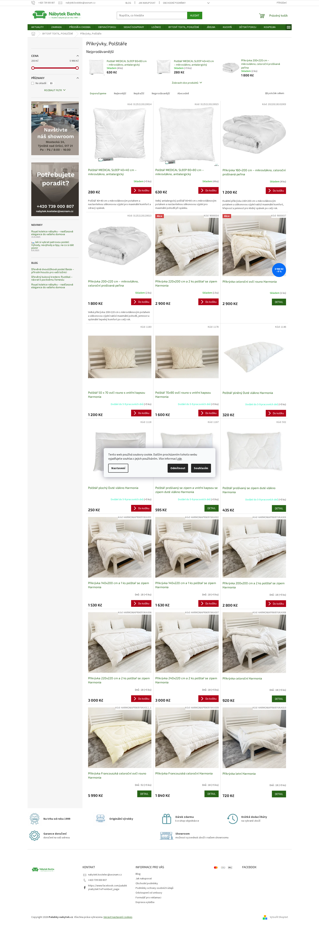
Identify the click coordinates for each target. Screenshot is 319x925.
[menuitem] (37, 27)
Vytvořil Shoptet (279, 917)
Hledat (194, 15)
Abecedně (183, 93)
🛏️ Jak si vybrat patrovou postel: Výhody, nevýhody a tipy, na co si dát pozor (52, 245)
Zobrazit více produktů (185, 82)
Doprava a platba (145, 902)
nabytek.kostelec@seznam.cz (105, 875)
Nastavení (118, 468)
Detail (279, 301)
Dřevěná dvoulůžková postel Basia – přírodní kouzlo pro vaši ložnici (52, 270)
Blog (128, 3)
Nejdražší (139, 93)
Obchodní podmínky (174, 3)
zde (179, 459)
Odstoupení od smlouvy (149, 893)
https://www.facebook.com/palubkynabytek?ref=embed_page (107, 887)
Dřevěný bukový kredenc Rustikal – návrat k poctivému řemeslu (51, 278)
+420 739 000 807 (97, 880)
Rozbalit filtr (53, 90)
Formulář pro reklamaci (148, 897)
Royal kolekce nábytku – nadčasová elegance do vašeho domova (52, 233)
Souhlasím (201, 468)
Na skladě (44, 83)
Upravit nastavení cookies (118, 917)
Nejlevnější (120, 93)
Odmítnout (177, 468)
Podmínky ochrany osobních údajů (154, 888)
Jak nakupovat (147, 3)
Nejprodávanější (161, 93)
